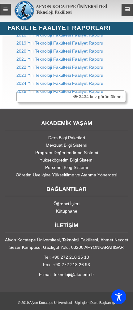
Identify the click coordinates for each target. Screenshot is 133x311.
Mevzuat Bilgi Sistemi (66, 145)
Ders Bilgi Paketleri (66, 137)
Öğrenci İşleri (66, 203)
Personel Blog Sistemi (66, 167)
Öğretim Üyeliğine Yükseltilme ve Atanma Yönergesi (66, 174)
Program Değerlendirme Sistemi (66, 152)
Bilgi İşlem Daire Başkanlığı (95, 303)
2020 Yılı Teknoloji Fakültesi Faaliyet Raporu (59, 51)
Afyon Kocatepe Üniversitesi (50, 303)
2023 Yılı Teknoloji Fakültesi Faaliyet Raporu (59, 75)
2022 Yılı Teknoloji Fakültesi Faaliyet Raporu (59, 67)
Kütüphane (66, 211)
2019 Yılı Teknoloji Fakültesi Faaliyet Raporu (59, 43)
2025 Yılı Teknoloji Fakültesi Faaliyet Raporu (59, 91)
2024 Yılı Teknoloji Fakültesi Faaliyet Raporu (59, 83)
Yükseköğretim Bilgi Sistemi (66, 160)
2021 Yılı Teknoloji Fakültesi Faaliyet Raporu (59, 59)
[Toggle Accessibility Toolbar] (119, 297)
